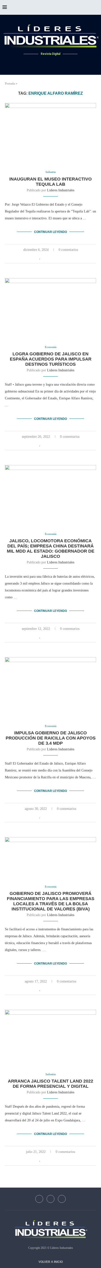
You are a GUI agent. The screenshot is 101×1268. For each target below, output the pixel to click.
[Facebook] (44, 63)
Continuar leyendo (50, 232)
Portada (10, 83)
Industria (51, 171)
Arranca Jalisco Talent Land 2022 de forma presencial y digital (50, 1084)
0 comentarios (68, 250)
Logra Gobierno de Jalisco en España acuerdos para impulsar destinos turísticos (50, 359)
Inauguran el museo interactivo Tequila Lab (50, 182)
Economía (50, 347)
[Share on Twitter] (50, 257)
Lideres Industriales (60, 190)
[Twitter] (50, 63)
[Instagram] (56, 63)
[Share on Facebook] (45, 257)
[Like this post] (39, 257)
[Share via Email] (60, 257)
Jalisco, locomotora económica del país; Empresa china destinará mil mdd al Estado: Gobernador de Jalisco (50, 548)
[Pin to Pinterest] (55, 257)
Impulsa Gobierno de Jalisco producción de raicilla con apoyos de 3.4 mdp (51, 738)
